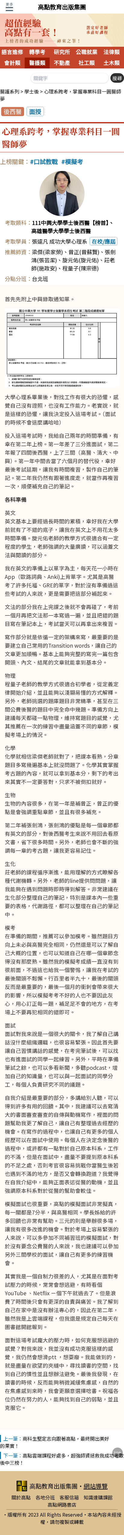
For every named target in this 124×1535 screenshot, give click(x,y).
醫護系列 (9, 91)
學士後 (31, 91)
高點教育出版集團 (62, 6)
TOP (117, 1452)
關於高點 (21, 1497)
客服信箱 (69, 1497)
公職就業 (87, 52)
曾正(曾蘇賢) (83, 252)
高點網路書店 (62, 1504)
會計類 (12, 63)
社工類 (87, 63)
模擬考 (74, 161)
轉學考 (37, 52)
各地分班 (45, 1497)
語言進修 (12, 52)
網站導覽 (96, 1486)
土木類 (112, 63)
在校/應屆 (104, 241)
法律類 (112, 52)
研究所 (62, 52)
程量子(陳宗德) (80, 268)
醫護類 (37, 63)
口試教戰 (46, 161)
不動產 (62, 63)
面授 (35, 111)
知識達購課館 (98, 1497)
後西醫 (13, 111)
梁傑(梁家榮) (47, 252)
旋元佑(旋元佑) (80, 260)
